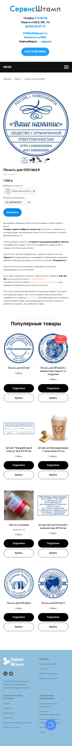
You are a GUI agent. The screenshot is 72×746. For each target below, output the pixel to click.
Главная (7, 79)
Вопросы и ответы (48, 678)
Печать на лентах (11, 727)
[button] (35, 52)
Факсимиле (8, 713)
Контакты (43, 669)
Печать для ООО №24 (34, 79)
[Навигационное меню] (66, 67)
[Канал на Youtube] (11, 674)
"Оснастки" (32, 297)
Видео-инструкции (48, 673)
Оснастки (8, 718)
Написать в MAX (35, 37)
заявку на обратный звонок (43, 282)
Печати (17, 79)
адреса (46, 41)
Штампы (7, 708)
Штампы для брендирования (17, 722)
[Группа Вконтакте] (5, 674)
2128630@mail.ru (37, 279)
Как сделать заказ (47, 664)
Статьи (42, 732)
